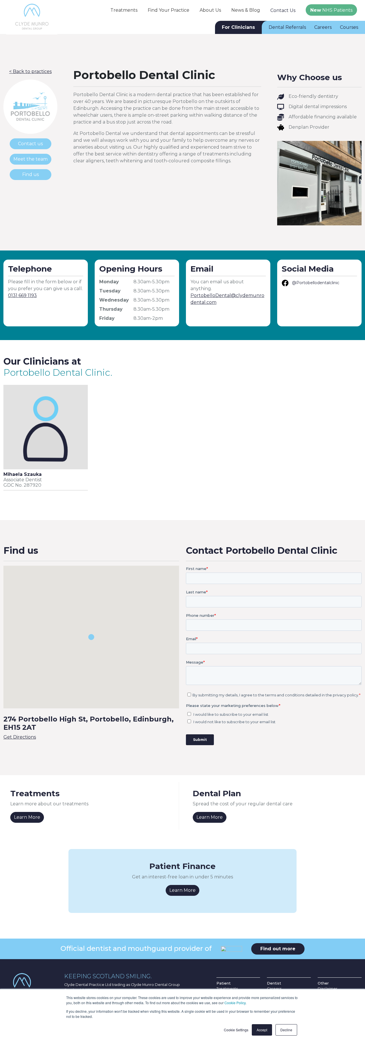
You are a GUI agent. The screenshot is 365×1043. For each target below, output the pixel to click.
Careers (323, 27)
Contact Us (282, 10)
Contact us (30, 143)
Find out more (277, 948)
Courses (349, 27)
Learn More (27, 817)
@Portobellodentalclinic (315, 282)
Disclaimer (327, 989)
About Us (210, 10)
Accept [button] (262, 1029)
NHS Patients (331, 10)
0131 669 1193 (22, 295)
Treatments (123, 10)
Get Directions (19, 737)
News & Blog (245, 10)
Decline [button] (286, 1029)
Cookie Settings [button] (236, 1029)
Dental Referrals (287, 27)
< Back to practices (30, 71)
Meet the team (30, 159)
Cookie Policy (235, 1002)
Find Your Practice (168, 10)
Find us (30, 174)
